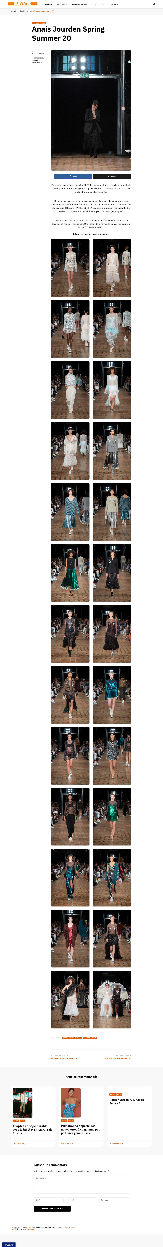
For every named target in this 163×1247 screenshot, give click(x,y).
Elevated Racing (79, 4)
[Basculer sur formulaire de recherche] (154, 4)
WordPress (31, 1229)
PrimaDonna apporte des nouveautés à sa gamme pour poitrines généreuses (81, 1129)
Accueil (48, 4)
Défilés (36, 23)
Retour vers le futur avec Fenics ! (126, 1102)
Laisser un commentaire (39, 61)
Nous (113, 4)
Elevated (27, 1227)
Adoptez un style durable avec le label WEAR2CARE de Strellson (33, 1130)
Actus (65, 1038)
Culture (61, 4)
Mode (43, 23)
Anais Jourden (76, 1038)
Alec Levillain (38, 54)
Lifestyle (99, 4)
